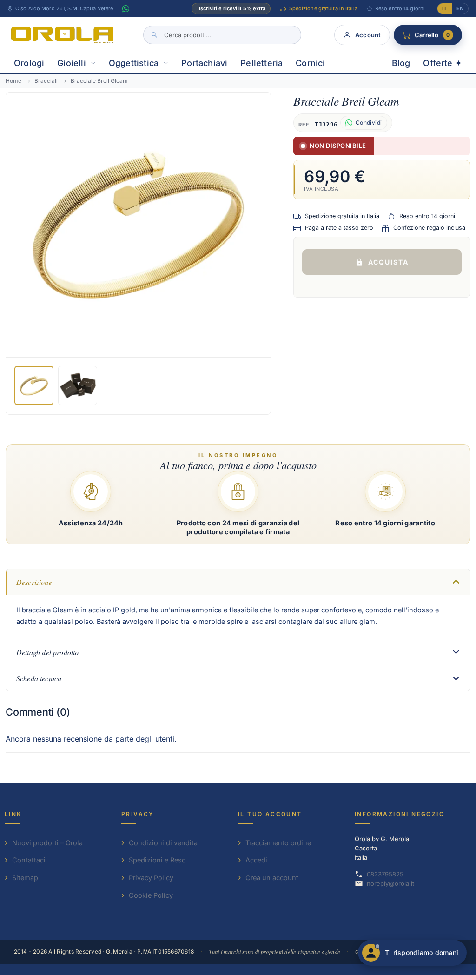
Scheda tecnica (38, 678)
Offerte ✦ (442, 63)
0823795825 (385, 874)
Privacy (137, 813)
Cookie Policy (151, 895)
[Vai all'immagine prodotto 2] (77, 385)
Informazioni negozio (399, 813)
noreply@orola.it (390, 883)
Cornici (310, 63)
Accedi (256, 860)
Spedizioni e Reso (157, 860)
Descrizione (34, 582)
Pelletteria (261, 63)
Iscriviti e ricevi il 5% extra (232, 8)
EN (459, 8)
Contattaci (29, 860)
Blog (401, 63)
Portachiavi (204, 63)
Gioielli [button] (71, 63)
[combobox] (222, 35)
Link (13, 813)
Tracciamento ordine (278, 843)
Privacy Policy (151, 878)
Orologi (29, 63)
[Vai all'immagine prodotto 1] (33, 385)
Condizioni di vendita (163, 843)
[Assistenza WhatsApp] (125, 9)
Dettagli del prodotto (47, 652)
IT (444, 8)
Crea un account (271, 878)
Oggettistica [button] (134, 63)
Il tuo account (270, 813)
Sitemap (25, 878)
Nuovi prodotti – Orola (47, 843)
